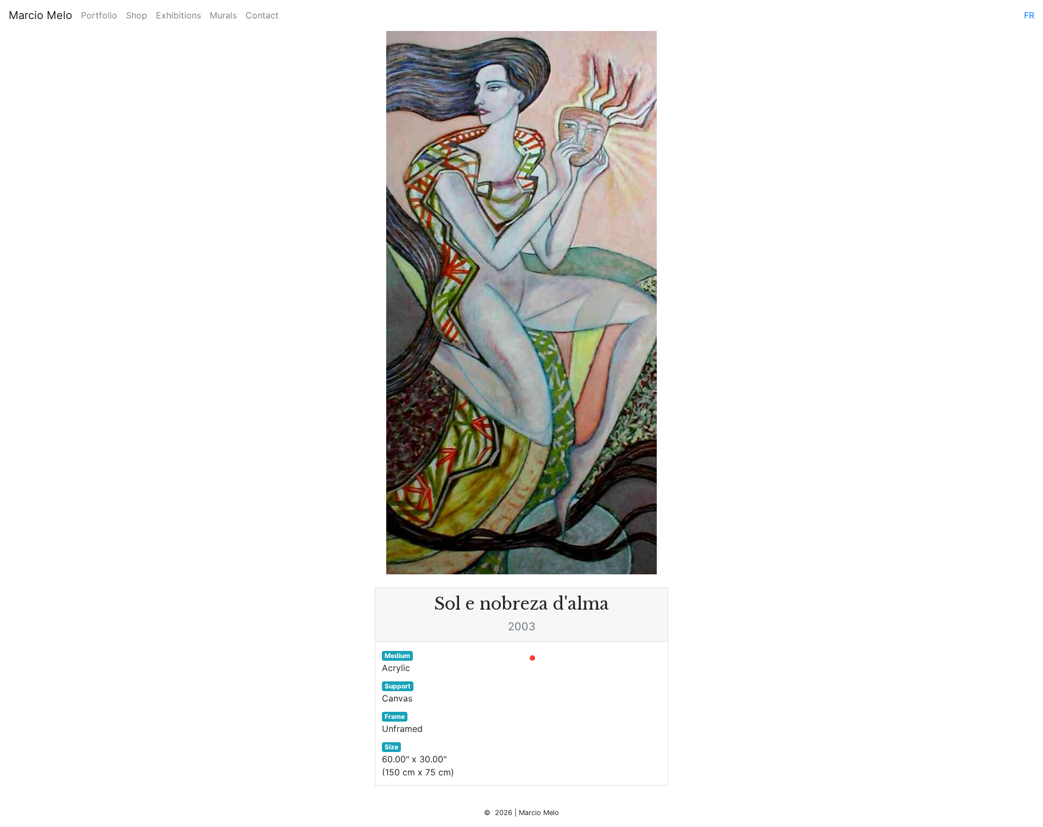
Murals (223, 15)
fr (1029, 15)
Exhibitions (178, 15)
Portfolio (99, 15)
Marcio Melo (40, 15)
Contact (262, 15)
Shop (136, 15)
